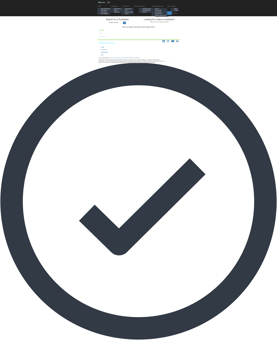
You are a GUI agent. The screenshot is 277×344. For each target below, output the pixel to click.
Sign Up (174, 13)
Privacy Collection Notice (127, 57)
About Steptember (105, 9)
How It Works (125, 6)
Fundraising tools (146, 9)
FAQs (175, 9)
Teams (115, 10)
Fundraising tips (146, 10)
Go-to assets (158, 10)
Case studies (158, 12)
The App (136, 6)
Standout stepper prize (160, 15)
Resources (142, 6)
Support (173, 6)
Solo (126, 10)
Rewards (144, 12)
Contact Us (104, 49)
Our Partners (104, 12)
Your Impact (104, 10)
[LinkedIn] (177, 41)
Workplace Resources (157, 6)
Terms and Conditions (116, 57)
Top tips (157, 9)
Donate (169, 13)
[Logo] (104, 2)
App (102, 54)
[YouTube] (172, 41)
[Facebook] (164, 41)
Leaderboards (114, 6)
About (99, 6)
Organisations (117, 9)
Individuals (116, 12)
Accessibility (136, 57)
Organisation (128, 9)
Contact (176, 10)
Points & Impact (129, 12)
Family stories (158, 13)
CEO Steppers (104, 13)
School (127, 13)
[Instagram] (168, 41)
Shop (168, 6)
